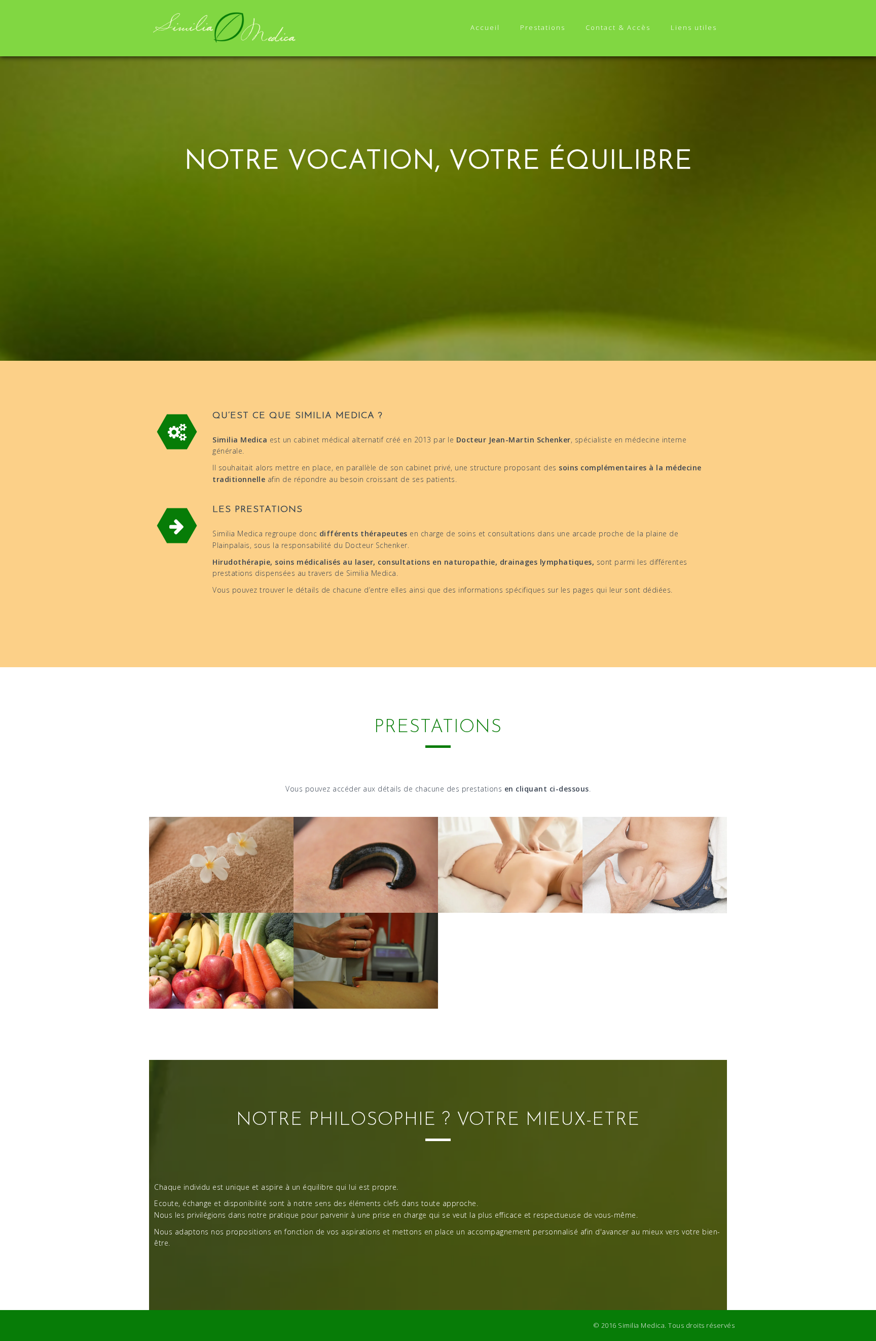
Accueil (485, 27)
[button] (221, 865)
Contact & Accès (618, 27)
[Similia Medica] (225, 27)
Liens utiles (694, 27)
